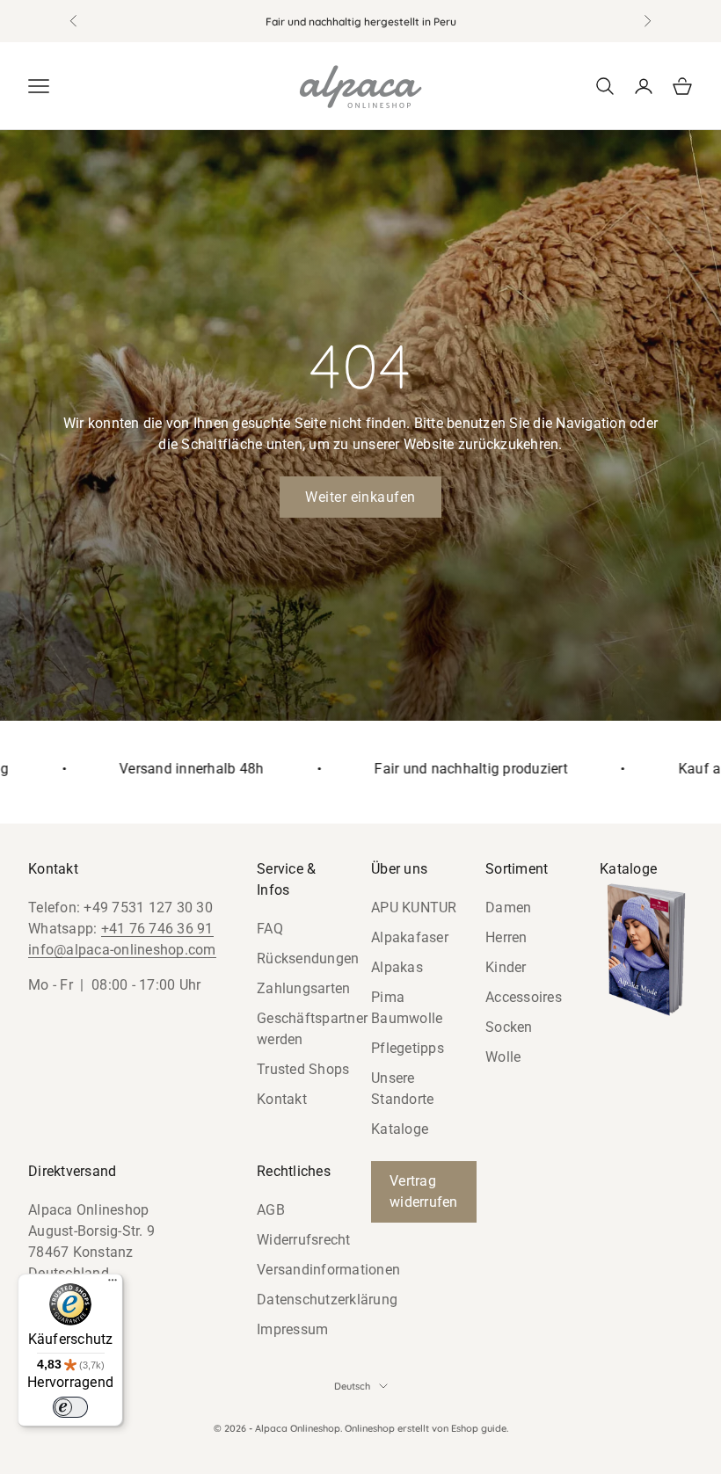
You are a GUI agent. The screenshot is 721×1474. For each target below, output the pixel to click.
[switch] (70, 1407)
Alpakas (397, 967)
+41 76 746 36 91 (157, 928)
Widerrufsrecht (304, 1239)
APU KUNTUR (414, 907)
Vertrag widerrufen (424, 1191)
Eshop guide (478, 1428)
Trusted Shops (303, 1069)
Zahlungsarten (303, 988)
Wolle (503, 1057)
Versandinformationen (328, 1269)
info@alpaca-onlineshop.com (122, 949)
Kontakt (282, 1099)
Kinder (506, 967)
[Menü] (112, 1284)
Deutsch (352, 1386)
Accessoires (523, 997)
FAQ (270, 928)
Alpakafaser (409, 937)
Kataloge (399, 1129)
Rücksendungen (308, 958)
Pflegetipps (407, 1048)
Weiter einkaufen (360, 497)
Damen (508, 907)
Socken (509, 1027)
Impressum (292, 1329)
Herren (506, 937)
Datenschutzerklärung (327, 1299)
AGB (271, 1210)
